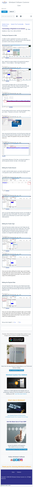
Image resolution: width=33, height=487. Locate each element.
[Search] (13, 16)
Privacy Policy (27, 481)
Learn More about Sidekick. (21, 393)
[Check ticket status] (17, 16)
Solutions (19, 472)
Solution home (5, 24)
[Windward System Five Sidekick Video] (16, 382)
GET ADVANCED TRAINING (16, 370)
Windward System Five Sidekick (16, 375)
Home (13, 472)
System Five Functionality (17, 24)
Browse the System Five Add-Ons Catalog (16, 449)
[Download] (13, 250)
